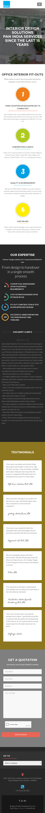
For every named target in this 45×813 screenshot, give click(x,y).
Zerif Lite (13, 808)
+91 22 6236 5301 (22, 790)
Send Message (21, 735)
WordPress (30, 808)
